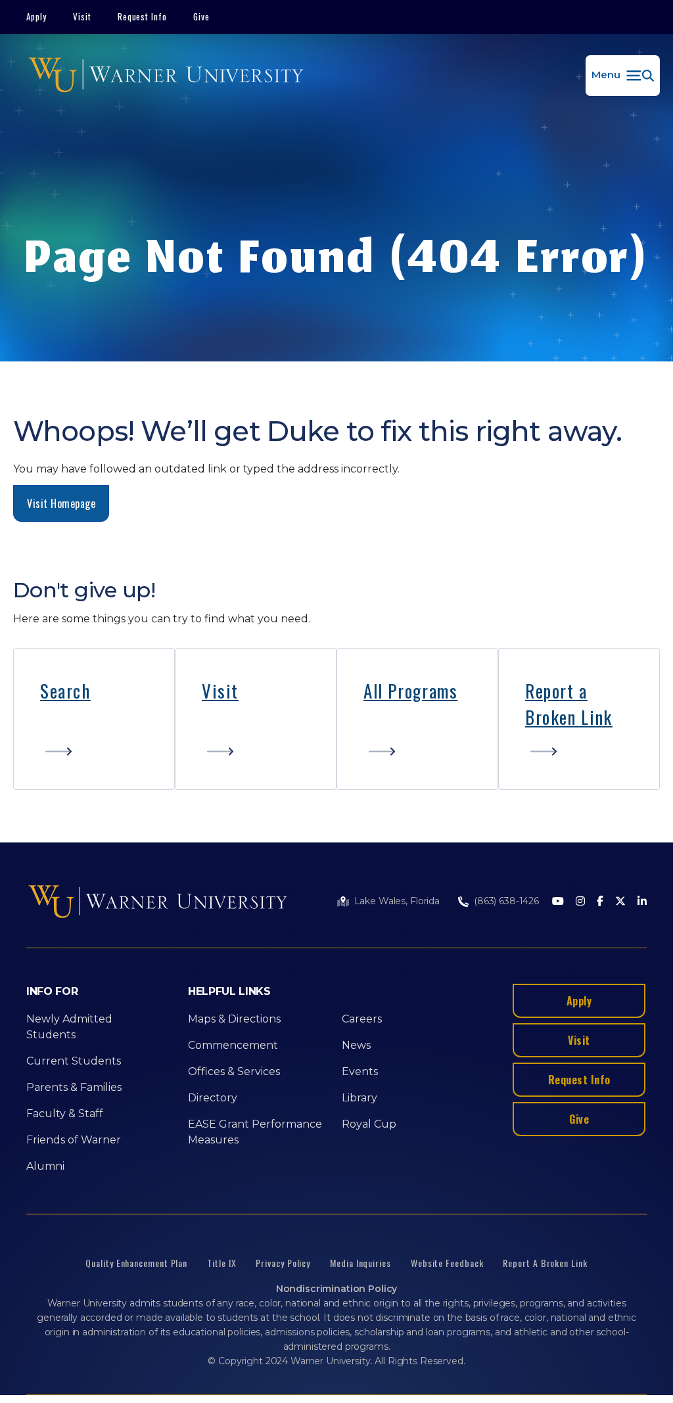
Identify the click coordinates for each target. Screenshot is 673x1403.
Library (359, 1098)
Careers (362, 1019)
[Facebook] (600, 902)
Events (360, 1071)
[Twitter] (620, 902)
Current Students (73, 1061)
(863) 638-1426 (506, 901)
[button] (623, 75)
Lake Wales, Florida (397, 901)
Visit (82, 16)
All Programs (410, 691)
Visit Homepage (61, 503)
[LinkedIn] (642, 902)
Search (65, 691)
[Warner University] (166, 75)
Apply (36, 16)
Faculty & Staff (64, 1113)
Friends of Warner (73, 1140)
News (356, 1045)
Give (201, 16)
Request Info (143, 16)
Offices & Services (234, 1071)
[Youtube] (558, 902)
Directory (212, 1098)
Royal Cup (369, 1124)
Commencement (233, 1045)
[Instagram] (580, 902)
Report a (556, 691)
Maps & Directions (234, 1019)
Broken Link (569, 717)
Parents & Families (74, 1087)
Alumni (45, 1166)
